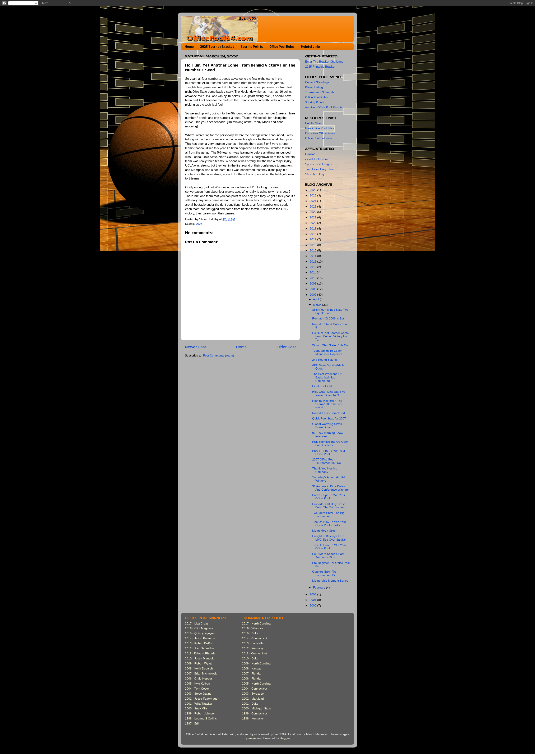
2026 (313, 190)
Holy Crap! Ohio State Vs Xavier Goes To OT (328, 393)
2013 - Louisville (253, 643)
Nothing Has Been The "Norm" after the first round (327, 404)
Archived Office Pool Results (324, 107)
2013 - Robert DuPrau (199, 643)
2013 (313, 261)
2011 (313, 272)
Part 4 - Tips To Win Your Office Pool (328, 452)
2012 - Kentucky (253, 648)
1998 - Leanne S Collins (201, 718)
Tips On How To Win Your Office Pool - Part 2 (329, 523)
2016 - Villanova (252, 628)
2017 (313, 239)
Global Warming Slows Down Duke (327, 425)
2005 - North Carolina (256, 683)
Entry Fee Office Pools (320, 133)
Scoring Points (252, 46)
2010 (313, 278)
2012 (313, 267)
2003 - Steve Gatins (198, 693)
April (316, 299)
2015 (313, 250)
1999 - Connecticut (254, 713)
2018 (313, 234)
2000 (313, 605)
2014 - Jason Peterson (200, 638)
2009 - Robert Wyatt (198, 663)
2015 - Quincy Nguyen (200, 633)
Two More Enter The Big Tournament (328, 514)
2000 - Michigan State (256, 708)
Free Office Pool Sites (319, 128)
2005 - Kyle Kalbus (197, 683)
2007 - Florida (251, 673)
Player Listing (314, 87)
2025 (313, 195)
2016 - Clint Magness (199, 628)
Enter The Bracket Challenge (324, 61)
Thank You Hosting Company (324, 470)
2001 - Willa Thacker (198, 703)
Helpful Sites (313, 123)
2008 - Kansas (251, 668)
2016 (313, 245)
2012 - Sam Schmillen (199, 648)
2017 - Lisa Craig (196, 623)
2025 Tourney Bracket (217, 46)
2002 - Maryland (253, 698)
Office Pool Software (318, 138)
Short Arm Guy (315, 174)
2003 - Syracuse (253, 693)
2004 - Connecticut (254, 688)
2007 (199, 223)
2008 (313, 289)
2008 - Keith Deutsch (199, 668)
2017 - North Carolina (256, 623)
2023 (313, 206)
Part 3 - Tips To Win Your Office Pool (328, 497)
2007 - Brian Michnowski (201, 673)
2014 (313, 256)
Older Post (286, 347)
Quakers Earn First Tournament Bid (324, 573)
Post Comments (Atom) (218, 355)
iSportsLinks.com (316, 159)
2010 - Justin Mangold (199, 658)
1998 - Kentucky (253, 718)
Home (189, 46)
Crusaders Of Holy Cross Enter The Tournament (328, 506)
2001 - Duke (250, 703)
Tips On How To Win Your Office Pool (329, 547)
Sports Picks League (318, 164)
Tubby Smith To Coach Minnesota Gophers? (327, 352)
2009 (313, 283)
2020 (313, 222)
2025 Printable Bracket (320, 66)
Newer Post (195, 347)
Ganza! (310, 154)
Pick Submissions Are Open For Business (330, 443)
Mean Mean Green (324, 530)
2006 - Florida (251, 678)
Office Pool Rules (281, 46)
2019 (313, 228)
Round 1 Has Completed (328, 413)
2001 (313, 599)
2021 (313, 217)
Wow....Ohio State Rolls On (330, 345)
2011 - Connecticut (254, 653)
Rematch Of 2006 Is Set (328, 318)
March (317, 304)
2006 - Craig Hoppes (199, 678)
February (319, 587)
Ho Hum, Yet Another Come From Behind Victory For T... (330, 336)
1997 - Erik (192, 723)
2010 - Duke (250, 658)
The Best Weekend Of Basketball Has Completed (326, 377)
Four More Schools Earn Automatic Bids (328, 555)
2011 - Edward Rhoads (200, 653)
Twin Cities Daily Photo (320, 169)
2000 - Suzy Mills (196, 708)
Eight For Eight (322, 386)
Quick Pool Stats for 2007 (329, 418)
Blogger (285, 738)
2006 (313, 594)
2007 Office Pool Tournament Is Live (326, 461)
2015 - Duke (250, 633)
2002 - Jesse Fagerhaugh (202, 698)
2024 (313, 201)
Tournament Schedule (319, 92)
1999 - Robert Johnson (200, 713)
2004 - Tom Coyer (197, 688)
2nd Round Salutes (325, 359)
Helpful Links (311, 46)
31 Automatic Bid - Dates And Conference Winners (330, 488)
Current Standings (317, 82)
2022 (313, 212)
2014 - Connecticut (254, 638)
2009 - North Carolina (256, 663)
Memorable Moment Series (330, 580)
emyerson (255, 738)
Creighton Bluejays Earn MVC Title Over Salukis (329, 538)
